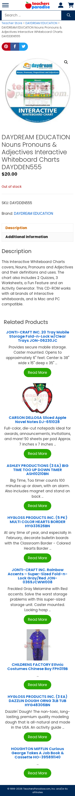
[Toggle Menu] (5, 5)
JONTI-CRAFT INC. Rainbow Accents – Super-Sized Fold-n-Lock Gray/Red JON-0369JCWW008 (38, 576)
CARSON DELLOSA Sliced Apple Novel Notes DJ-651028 (37, 419)
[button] (66, 62)
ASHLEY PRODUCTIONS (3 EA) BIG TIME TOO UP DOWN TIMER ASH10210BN (38, 469)
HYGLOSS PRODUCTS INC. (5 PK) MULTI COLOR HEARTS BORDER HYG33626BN (38, 521)
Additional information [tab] (26, 236)
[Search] (68, 15)
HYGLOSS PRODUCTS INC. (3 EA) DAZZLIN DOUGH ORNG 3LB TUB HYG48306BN (38, 700)
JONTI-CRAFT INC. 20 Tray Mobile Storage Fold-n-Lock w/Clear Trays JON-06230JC (37, 336)
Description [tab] (16, 227)
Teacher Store (12, 23)
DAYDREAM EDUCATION (41, 23)
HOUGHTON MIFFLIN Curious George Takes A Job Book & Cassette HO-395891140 (37, 753)
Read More (37, 372)
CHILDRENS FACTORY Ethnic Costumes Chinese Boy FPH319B (37, 666)
